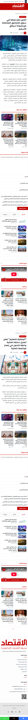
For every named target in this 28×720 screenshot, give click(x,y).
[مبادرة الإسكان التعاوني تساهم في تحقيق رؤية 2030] (22, 222)
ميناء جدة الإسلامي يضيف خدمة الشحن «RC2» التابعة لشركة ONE (8, 124)
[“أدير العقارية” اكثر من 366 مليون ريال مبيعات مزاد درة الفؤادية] (21, 293)
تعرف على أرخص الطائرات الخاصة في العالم (10, 241)
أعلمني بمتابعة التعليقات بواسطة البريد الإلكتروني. (14, 202)
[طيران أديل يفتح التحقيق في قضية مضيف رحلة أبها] (22, 235)
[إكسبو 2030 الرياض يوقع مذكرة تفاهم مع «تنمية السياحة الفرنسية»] (21, 117)
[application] (14, 274)
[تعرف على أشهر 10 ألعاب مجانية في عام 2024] (22, 228)
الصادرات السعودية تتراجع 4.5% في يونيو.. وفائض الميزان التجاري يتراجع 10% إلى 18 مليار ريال (21, 142)
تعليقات (5, 214)
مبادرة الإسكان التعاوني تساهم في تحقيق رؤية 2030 (9, 220)
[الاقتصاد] (18, 6)
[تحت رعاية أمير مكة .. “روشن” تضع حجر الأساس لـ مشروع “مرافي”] (22, 249)
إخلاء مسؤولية (23, 669)
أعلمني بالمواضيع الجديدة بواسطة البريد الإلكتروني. (14, 205)
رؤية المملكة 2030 (22, 662)
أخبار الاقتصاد (18, 13)
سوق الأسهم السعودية (21, 664)
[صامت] (6, 280)
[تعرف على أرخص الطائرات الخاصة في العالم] (22, 242)
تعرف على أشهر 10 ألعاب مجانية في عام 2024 (10, 227)
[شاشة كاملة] (3, 280)
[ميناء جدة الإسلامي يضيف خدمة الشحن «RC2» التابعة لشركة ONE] (7, 117)
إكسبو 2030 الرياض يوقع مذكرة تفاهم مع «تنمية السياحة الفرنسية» (21, 124)
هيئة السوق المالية (22, 667)
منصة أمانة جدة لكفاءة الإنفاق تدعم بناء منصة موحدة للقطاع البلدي (7, 319)
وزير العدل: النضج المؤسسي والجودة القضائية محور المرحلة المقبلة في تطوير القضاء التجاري (7, 302)
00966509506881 (18, 689)
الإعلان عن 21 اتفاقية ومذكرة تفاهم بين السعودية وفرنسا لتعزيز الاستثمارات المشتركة (8, 142)
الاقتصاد (21, 33)
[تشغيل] (25, 280)
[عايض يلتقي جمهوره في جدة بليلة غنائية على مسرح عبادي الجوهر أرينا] (21, 313)
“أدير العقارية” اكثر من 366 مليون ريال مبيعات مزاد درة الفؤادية (21, 300)
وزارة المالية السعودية (22, 660)
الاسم (26, 177)
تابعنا (25, 675)
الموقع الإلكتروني (23, 190)
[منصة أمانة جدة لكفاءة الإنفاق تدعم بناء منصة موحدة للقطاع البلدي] (7, 313)
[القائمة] (2, 7)
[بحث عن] (26, 7)
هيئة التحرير (24, 672)
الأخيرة (14, 214)
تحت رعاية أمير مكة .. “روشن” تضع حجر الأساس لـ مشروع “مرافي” (10, 248)
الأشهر (23, 214)
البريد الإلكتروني (24, 183)
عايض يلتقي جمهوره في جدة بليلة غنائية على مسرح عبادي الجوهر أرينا (21, 320)
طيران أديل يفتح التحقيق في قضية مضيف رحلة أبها (10, 234)
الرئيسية (23, 13)
